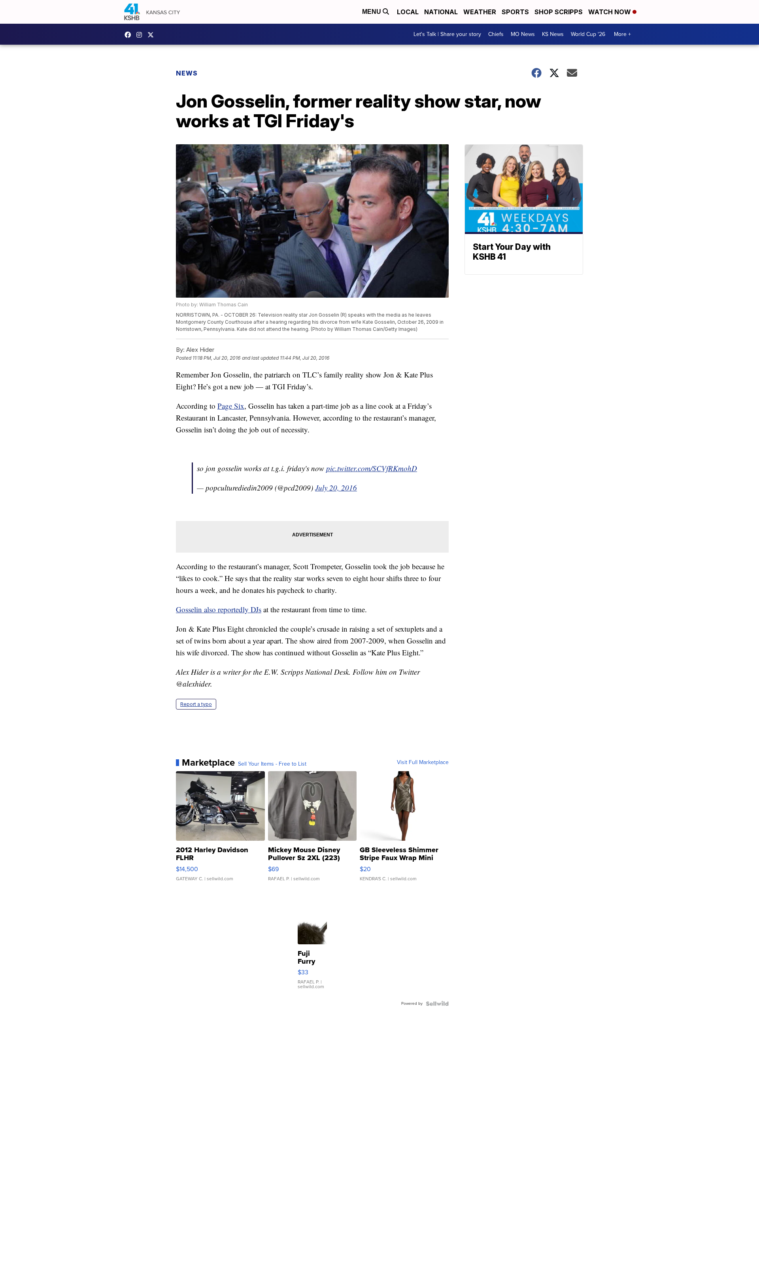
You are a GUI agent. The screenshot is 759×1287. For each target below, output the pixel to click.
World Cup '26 (588, 34)
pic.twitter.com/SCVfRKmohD (371, 468)
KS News (553, 34)
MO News (523, 34)
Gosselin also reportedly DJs (218, 609)
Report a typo (196, 704)
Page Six (230, 406)
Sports (515, 12)
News (187, 73)
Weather (479, 12)
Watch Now (610, 12)
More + (622, 34)
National (441, 12)
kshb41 (130, 35)
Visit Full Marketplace (423, 762)
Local (408, 12)
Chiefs (496, 34)
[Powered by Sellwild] (437, 1003)
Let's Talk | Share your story (447, 34)
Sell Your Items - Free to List (272, 764)
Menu (372, 11)
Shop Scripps (558, 12)
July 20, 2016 (336, 488)
